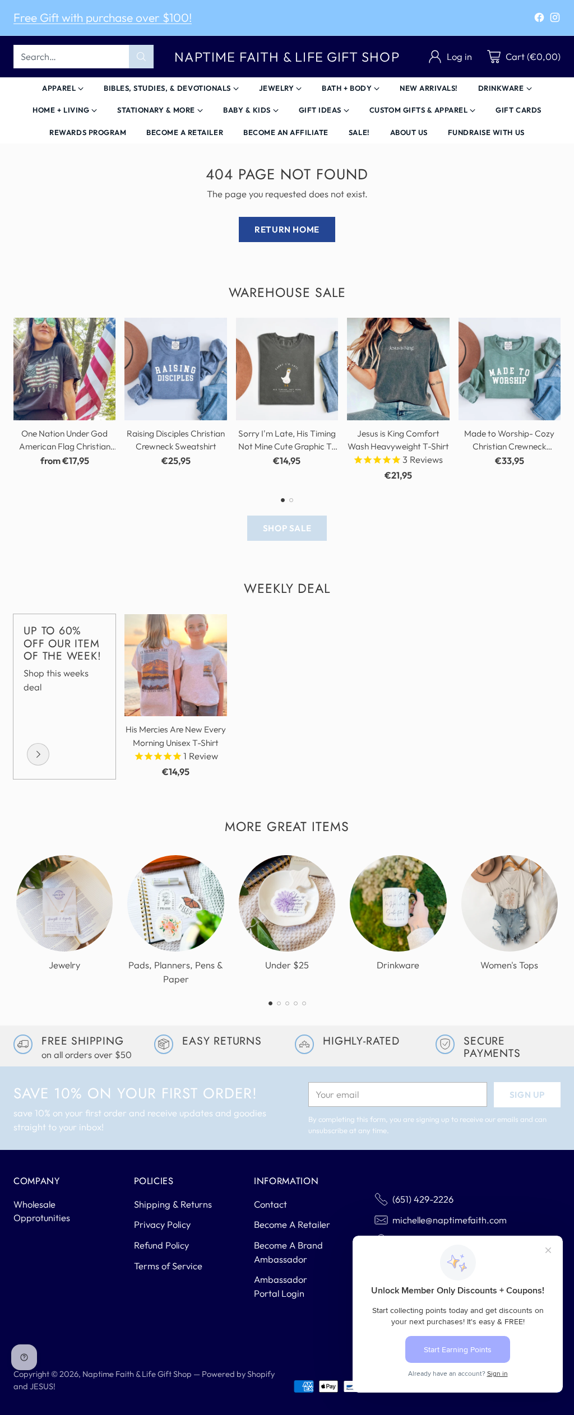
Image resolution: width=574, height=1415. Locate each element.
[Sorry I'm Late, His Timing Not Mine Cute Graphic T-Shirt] (287, 369)
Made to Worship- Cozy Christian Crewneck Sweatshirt (509, 446)
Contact (270, 1204)
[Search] (141, 56)
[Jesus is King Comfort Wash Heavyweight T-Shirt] (398, 369)
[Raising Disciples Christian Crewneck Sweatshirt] (175, 369)
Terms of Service (168, 1266)
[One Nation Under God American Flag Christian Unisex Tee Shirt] (64, 369)
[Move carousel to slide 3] (287, 1003)
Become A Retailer (292, 1224)
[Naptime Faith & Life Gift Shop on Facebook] (539, 19)
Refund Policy (161, 1245)
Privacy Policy (162, 1224)
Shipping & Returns (173, 1204)
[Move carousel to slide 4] (296, 1003)
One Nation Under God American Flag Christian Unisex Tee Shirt (64, 446)
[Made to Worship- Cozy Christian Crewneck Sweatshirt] (510, 369)
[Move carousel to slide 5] (304, 1003)
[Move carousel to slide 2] (291, 500)
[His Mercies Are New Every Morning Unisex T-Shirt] (175, 665)
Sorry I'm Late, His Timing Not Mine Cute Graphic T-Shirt (287, 446)
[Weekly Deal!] (38, 754)
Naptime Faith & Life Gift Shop (137, 1373)
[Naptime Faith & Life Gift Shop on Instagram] (555, 19)
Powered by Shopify (238, 1373)
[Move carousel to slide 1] (283, 500)
